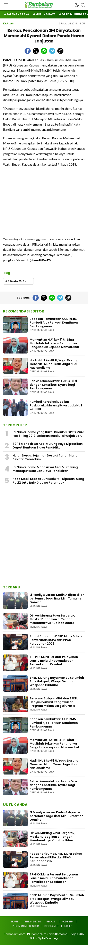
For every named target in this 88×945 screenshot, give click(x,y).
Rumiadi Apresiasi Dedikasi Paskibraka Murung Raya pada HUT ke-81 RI (56, 405)
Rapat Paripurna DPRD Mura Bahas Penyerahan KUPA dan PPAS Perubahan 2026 (56, 640)
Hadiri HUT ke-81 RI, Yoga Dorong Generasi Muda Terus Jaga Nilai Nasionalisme (54, 364)
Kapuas (8, 23)
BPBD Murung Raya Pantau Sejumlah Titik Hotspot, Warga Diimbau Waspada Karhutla (57, 681)
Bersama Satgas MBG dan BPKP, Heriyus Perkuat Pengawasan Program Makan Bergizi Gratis (54, 702)
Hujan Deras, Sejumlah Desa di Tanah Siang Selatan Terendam (45, 457)
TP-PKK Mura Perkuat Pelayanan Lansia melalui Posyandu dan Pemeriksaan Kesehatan (54, 660)
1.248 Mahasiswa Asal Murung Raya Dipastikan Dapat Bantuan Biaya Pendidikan (48, 446)
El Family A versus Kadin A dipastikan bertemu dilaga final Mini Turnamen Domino (57, 598)
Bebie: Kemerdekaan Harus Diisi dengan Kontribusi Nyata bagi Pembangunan (53, 384)
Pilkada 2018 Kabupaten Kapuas (21, 281)
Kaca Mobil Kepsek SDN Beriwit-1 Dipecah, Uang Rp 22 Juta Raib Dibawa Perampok (48, 481)
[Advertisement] (44, 201)
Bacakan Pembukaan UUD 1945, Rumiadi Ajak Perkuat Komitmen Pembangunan (54, 322)
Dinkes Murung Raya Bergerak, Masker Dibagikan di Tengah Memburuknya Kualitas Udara (52, 619)
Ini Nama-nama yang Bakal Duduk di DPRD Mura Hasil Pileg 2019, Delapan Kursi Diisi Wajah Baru (48, 434)
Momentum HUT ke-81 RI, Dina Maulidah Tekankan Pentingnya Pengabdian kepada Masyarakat (54, 343)
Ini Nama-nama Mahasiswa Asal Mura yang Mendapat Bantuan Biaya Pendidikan (45, 469)
